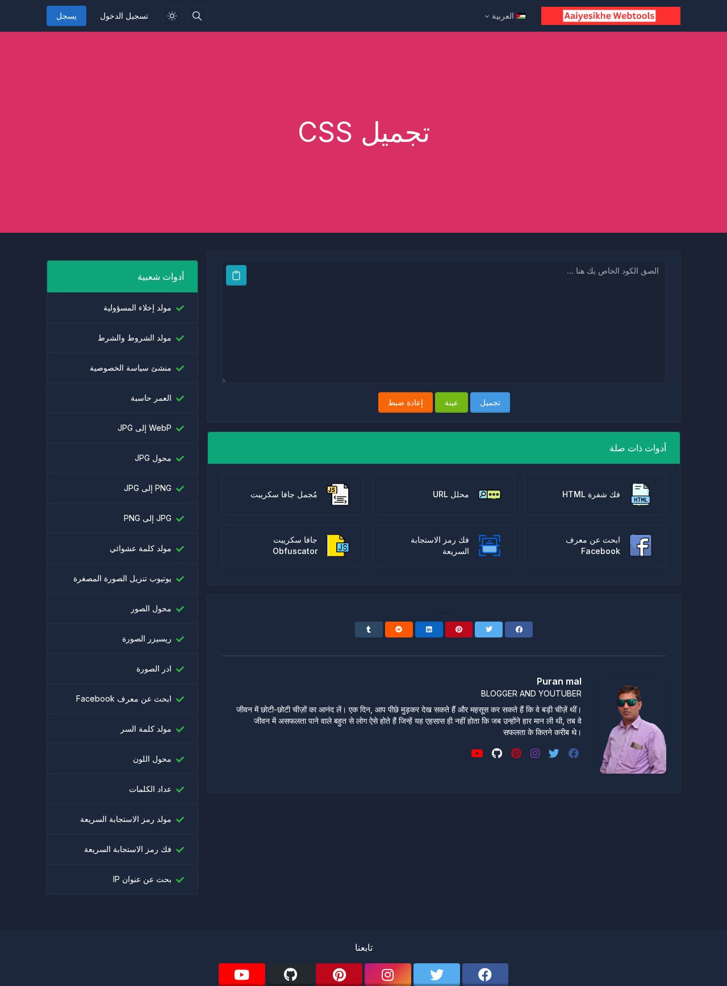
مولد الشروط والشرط (135, 337)
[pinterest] (515, 753)
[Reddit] (399, 629)
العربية (503, 15)
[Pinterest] (459, 629)
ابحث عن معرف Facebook (124, 698)
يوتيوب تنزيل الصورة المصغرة (122, 578)
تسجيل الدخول (124, 15)
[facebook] (573, 753)
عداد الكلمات (150, 789)
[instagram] (534, 753)
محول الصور (151, 608)
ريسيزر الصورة (147, 638)
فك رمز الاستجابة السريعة (128, 849)
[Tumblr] (369, 629)
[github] (495, 753)
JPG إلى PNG (148, 518)
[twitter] (553, 753)
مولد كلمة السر (146, 728)
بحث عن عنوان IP (142, 879)
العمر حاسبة (151, 397)
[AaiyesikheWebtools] (606, 16)
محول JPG (153, 458)
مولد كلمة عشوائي (141, 548)
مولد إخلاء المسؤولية (137, 307)
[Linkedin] (429, 629)
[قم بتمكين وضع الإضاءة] (172, 16)
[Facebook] (519, 629)
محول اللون (152, 758)
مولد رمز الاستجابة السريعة (126, 819)
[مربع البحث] (197, 16)
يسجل (66, 15)
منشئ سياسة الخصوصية (131, 367)
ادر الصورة (154, 668)
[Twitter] (489, 629)
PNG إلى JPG (148, 488)
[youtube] (475, 753)
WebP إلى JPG (145, 428)
